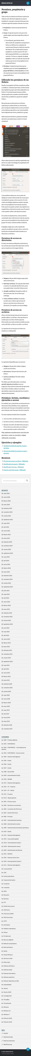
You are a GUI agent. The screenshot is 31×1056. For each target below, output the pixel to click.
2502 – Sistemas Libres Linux (11, 857)
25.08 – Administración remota (11, 846)
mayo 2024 (6, 557)
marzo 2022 (6, 639)
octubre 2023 (7, 583)
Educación (6, 895)
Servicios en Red (7, 958)
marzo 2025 (6, 530)
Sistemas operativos (8, 977)
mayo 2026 (6, 493)
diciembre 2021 (7, 650)
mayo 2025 (6, 523)
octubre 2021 (7, 657)
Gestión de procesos (9, 906)
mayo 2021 (6, 665)
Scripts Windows (8, 954)
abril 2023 (6, 598)
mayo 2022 (6, 631)
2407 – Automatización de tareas (12, 820)
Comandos (6, 883)
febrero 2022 (7, 642)
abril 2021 (6, 669)
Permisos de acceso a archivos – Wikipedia (16, 461)
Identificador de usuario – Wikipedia (14, 464)
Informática (6, 925)
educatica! (7, 3)
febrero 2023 (7, 605)
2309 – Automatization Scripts (11, 775)
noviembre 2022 (7, 616)
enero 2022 (6, 646)
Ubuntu (5, 988)
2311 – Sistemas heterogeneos (11, 783)
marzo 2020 (6, 699)
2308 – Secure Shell (8, 771)
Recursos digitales (8, 939)
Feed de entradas (8, 1037)
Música (5, 932)
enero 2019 (6, 721)
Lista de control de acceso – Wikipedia (15, 470)
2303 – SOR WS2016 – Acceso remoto (13, 753)
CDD (4, 872)
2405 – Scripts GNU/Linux (10, 812)
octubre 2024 (7, 549)
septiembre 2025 (8, 519)
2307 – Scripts (7, 768)
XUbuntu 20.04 (7, 1018)
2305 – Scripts (7, 760)
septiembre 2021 (8, 661)
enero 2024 (6, 572)
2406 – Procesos (8, 816)
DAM (5, 891)
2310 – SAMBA (7, 779)
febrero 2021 (7, 676)
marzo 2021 (6, 672)
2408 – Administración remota (11, 824)
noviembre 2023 (7, 579)
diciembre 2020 (7, 684)
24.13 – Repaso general (9, 798)
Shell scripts (6, 962)
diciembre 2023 (7, 575)
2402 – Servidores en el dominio (12, 805)
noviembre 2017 (7, 728)
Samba (5, 951)
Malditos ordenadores (9, 928)
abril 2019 (6, 714)
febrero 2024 (7, 568)
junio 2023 (6, 590)
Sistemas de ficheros (9, 966)
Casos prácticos (7, 869)
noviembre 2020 (7, 687)
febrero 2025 (7, 534)
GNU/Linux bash (8, 917)
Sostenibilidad (7, 984)
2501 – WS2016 (7, 854)
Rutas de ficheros (8, 947)
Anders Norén (10, 1053)
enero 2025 (6, 538)
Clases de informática (9, 880)
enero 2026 (6, 504)
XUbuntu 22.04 (7, 1022)
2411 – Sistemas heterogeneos (11, 835)
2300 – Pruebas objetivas (10, 740)
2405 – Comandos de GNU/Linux (12, 809)
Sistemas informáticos (9, 973)
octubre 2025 (7, 516)
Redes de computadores (10, 943)
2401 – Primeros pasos (9, 801)
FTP (4, 902)
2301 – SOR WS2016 (9, 743)
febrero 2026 (7, 501)
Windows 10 (6, 1010)
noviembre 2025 (7, 512)
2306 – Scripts (7, 764)
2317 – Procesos (8, 794)
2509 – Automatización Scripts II (12, 861)
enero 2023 (6, 609)
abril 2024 (6, 560)
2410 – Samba (7, 831)
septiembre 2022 (8, 624)
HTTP (5, 921)
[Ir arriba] (27, 1049)
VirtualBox (6, 999)
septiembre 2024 (8, 553)
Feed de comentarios (9, 1040)
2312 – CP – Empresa (9, 786)
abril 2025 (6, 527)
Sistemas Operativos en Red (11, 981)
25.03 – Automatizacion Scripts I (12, 842)
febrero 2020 (7, 702)
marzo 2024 (6, 564)
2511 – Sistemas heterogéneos (11, 865)
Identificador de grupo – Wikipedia (14, 467)
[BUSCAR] (27, 480)
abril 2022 (6, 635)
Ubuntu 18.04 (7, 992)
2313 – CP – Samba (8, 790)
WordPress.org (7, 1044)
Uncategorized (7, 995)
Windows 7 (6, 1014)
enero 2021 (6, 680)
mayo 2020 (6, 695)
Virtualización (7, 1003)
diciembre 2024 (7, 542)
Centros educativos (8, 876)
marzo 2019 (6, 717)
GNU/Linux (6, 910)
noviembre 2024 (7, 545)
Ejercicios (6, 898)
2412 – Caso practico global (11, 839)
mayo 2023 (6, 594)
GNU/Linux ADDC (8, 913)
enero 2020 (6, 706)
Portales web (7, 936)
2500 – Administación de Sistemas (12, 850)
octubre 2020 (7, 691)
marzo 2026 (6, 497)
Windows (6, 1007)
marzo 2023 (6, 601)
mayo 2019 (6, 710)
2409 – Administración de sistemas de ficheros (16, 827)
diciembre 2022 (7, 613)
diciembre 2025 (7, 508)
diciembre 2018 (7, 725)
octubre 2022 (7, 620)
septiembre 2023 (8, 586)
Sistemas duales (7, 969)
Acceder (5, 1033)
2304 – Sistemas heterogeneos (11, 756)
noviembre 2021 (7, 654)
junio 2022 (6, 628)
